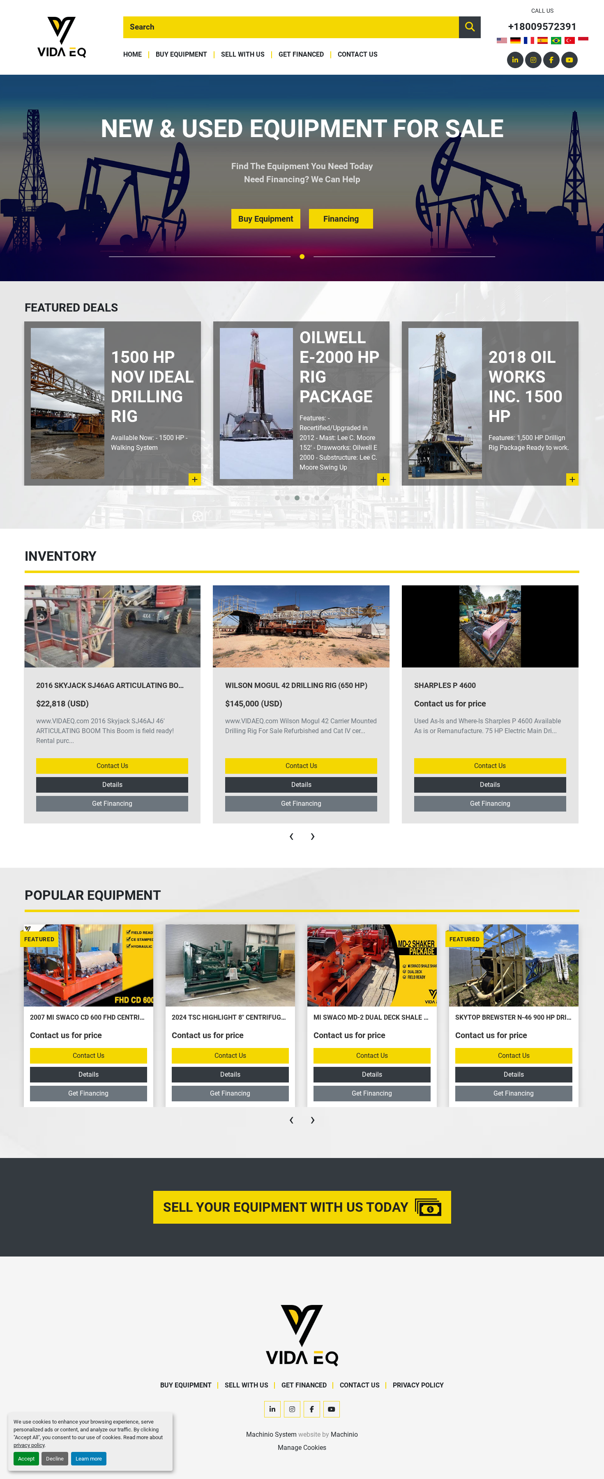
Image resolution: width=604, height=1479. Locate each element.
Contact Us (358, 54)
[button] (302, 256)
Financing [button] (341, 219)
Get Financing (112, 803)
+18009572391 (542, 27)
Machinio (344, 1434)
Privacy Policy (418, 1385)
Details (112, 785)
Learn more (89, 1459)
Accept (26, 1459)
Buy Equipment (181, 54)
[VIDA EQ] (302, 1335)
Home (132, 54)
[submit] (470, 27)
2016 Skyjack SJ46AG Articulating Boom (113, 685)
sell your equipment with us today (285, 1207)
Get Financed (301, 54)
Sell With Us (243, 54)
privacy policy (29, 1445)
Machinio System (271, 1434)
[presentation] (291, 835)
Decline (55, 1459)
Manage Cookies (302, 1447)
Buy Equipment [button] (265, 219)
